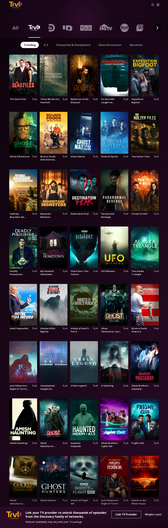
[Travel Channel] (17, 5)
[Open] (158, 5)
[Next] (157, 28)
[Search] (151, 5)
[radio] (15, 28)
